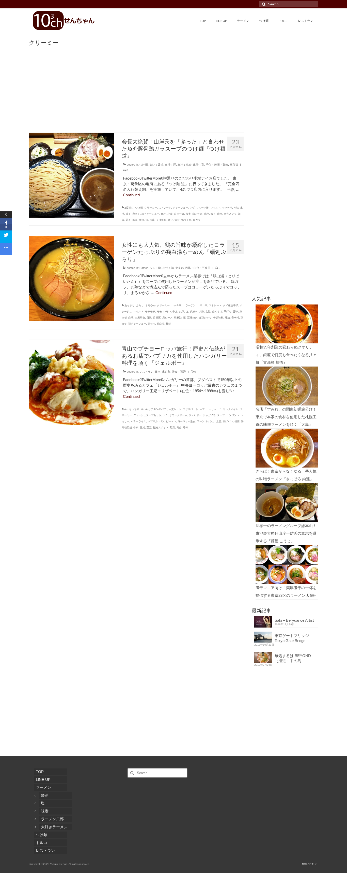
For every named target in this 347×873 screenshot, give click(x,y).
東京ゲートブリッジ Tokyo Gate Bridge (294, 638)
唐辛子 (136, 213)
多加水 (193, 311)
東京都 (234, 164)
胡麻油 (178, 317)
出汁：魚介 (185, 164)
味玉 (128, 213)
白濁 (130, 317)
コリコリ (202, 305)
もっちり (134, 409)
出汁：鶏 (198, 164)
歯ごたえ (197, 213)
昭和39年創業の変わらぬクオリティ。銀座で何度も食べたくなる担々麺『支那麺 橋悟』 (286, 355)
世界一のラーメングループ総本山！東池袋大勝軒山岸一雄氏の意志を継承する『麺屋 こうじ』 (286, 533)
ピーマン (171, 421)
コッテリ (176, 305)
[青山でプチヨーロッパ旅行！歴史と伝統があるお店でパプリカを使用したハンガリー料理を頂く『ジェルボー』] (71, 382)
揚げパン (228, 421)
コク (165, 415)
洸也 (206, 213)
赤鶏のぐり (205, 317)
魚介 (177, 220)
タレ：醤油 (156, 164)
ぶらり (140, 305)
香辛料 (235, 317)
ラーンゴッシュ (206, 421)
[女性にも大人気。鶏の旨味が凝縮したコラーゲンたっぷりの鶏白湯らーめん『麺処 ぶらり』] (71, 278)
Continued (131, 195)
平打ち (227, 311)
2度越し (129, 207)
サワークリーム (178, 415)
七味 (236, 207)
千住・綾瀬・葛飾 (217, 164)
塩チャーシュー (150, 213)
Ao (126, 409)
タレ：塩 (155, 267)
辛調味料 (218, 317)
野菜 (172, 427)
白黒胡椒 (140, 317)
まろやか (150, 305)
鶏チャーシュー (137, 323)
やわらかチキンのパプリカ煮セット (161, 409)
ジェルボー (195, 415)
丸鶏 (181, 311)
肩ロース (167, 317)
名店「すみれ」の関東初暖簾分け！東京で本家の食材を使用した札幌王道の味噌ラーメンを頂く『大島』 (286, 417)
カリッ (212, 409)
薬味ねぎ (192, 317)
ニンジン (231, 415)
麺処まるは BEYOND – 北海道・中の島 (294, 658)
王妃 (142, 427)
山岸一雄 (179, 213)
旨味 (235, 311)
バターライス (138, 421)
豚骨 (141, 220)
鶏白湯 (160, 323)
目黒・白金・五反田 (197, 267)
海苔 (213, 213)
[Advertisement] (173, 94)
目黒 (149, 317)
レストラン (146, 371)
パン (161, 421)
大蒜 (201, 311)
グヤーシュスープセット (147, 415)
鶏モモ (151, 323)
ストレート (165, 207)
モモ (159, 311)
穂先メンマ (230, 213)
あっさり (129, 305)
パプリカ (153, 421)
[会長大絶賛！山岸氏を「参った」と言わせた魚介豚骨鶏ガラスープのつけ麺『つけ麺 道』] (71, 175)
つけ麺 (143, 164)
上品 (218, 421)
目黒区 (157, 317)
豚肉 (134, 220)
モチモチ (150, 311)
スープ (221, 415)
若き (128, 220)
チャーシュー (180, 207)
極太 (188, 213)
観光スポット (160, 427)
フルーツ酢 (202, 207)
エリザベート (190, 409)
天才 (163, 213)
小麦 (169, 213)
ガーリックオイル (228, 409)
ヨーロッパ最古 (186, 421)
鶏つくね (186, 220)
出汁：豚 (170, 164)
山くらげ (217, 311)
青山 (179, 427)
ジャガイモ (209, 415)
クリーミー (150, 207)
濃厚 (219, 213)
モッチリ (227, 207)
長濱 (152, 220)
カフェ (203, 409)
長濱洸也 (161, 220)
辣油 (227, 317)
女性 (208, 311)
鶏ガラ (196, 220)
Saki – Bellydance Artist (294, 620)
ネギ (192, 207)
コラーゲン (189, 305)
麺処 (168, 323)
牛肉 (135, 427)
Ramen (143, 267)
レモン (167, 311)
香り (170, 220)
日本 (158, 371)
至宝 (149, 427)
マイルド (215, 207)
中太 (175, 311)
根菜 (237, 421)
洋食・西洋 (179, 371)
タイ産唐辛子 (230, 305)
